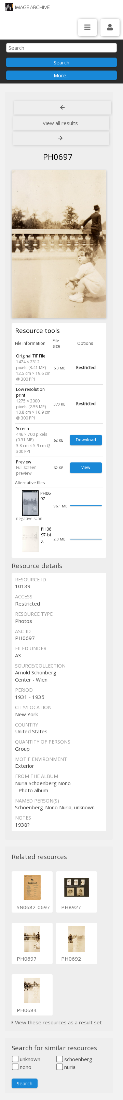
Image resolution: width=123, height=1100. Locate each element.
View (85, 467)
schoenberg (77, 1059)
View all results (60, 123)
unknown (29, 1059)
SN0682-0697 (33, 907)
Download (86, 440)
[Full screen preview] (59, 244)
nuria (69, 1067)
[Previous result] (62, 107)
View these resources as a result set (58, 1022)
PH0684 (27, 1010)
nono (24, 1067)
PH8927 (71, 907)
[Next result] (61, 138)
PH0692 (71, 958)
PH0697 (27, 958)
